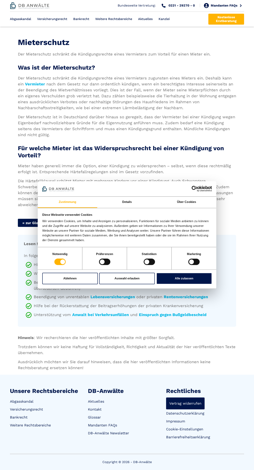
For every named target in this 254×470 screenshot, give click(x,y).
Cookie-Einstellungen (184, 429)
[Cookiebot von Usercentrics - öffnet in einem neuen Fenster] (194, 189)
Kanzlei (164, 19)
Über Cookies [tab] (186, 201)
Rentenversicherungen (186, 296)
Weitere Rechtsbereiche (113, 19)
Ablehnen (70, 278)
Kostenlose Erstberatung (226, 19)
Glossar (94, 417)
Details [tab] (127, 201)
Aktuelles (145, 19)
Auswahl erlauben (127, 278)
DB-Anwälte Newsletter (108, 433)
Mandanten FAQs (102, 425)
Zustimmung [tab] (67, 201)
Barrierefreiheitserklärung (188, 437)
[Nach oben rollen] (245, 461)
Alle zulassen (184, 278)
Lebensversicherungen (112, 296)
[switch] (104, 262)
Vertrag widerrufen (185, 403)
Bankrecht (81, 19)
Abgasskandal (20, 19)
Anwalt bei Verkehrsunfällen (100, 314)
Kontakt (95, 409)
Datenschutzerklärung (185, 413)
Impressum (175, 421)
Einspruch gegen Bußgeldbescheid (173, 314)
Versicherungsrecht (52, 19)
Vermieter (35, 84)
